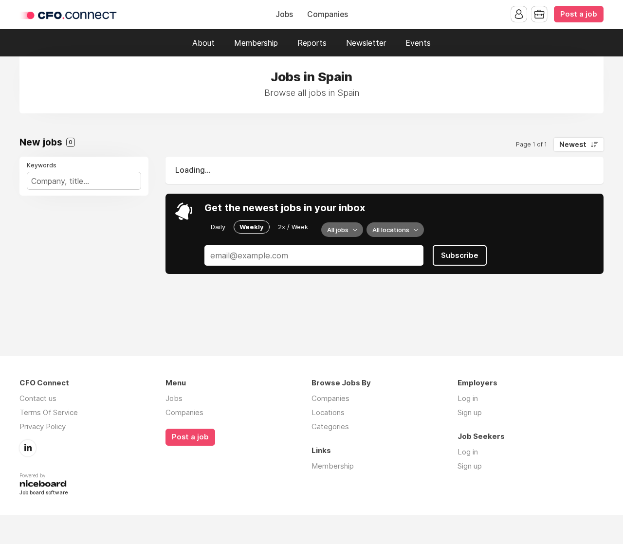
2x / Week (293, 227)
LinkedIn (27, 448)
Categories (330, 426)
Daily (218, 227)
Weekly (251, 227)
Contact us (37, 398)
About (203, 43)
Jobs (284, 14)
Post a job (578, 14)
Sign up (470, 412)
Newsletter (366, 43)
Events (418, 43)
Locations (328, 412)
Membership (256, 43)
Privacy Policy (42, 426)
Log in (468, 398)
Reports (312, 43)
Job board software (43, 493)
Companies (327, 14)
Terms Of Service (48, 412)
